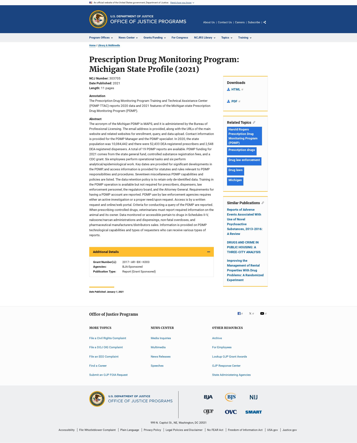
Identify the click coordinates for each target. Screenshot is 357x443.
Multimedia (158, 347)
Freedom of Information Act (245, 430)
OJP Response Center (226, 365)
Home (92, 45)
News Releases (161, 356)
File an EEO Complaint (103, 356)
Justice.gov (289, 430)
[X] (253, 316)
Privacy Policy (152, 430)
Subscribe (254, 22)
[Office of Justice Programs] (98, 19)
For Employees (221, 347)
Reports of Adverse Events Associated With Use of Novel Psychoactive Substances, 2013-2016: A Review (245, 222)
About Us (209, 22)
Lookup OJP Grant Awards (229, 356)
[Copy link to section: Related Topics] (253, 122)
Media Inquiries (161, 338)
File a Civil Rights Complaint (107, 338)
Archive (217, 338)
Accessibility (67, 430)
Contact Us (225, 22)
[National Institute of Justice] (253, 400)
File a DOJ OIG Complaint (106, 347)
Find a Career (98, 365)
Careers (240, 22)
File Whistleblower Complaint (97, 430)
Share (267, 24)
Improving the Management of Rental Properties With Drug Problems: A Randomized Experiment (245, 270)
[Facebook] (242, 316)
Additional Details (106, 252)
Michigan (235, 180)
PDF (234, 101)
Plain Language (129, 430)
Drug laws (236, 170)
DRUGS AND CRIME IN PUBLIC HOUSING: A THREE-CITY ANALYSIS (243, 247)
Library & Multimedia (109, 45)
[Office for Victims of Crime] (231, 414)
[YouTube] (264, 316)
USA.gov (272, 430)
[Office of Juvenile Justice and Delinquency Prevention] (208, 415)
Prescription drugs (242, 150)
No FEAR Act (215, 430)
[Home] (148, 19)
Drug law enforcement (244, 160)
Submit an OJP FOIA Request (108, 375)
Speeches (157, 365)
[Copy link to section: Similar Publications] (262, 202)
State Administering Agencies (231, 375)
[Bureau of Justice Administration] (208, 400)
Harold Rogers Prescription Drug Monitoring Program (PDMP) (243, 136)
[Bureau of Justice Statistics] (231, 402)
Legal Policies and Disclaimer (184, 430)
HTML (236, 89)
